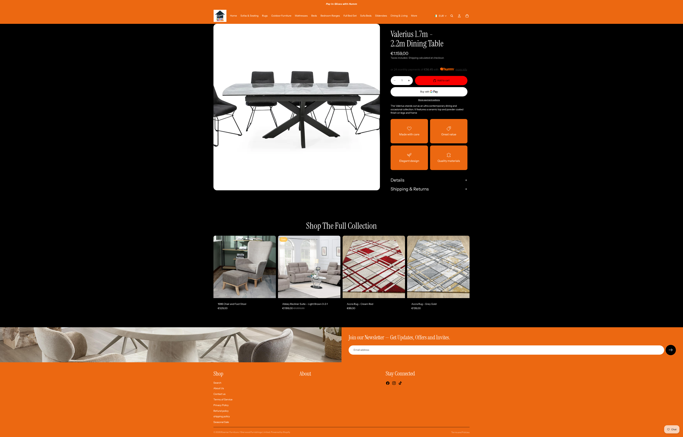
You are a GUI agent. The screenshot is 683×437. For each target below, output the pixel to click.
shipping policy (221, 416)
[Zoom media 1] (296, 107)
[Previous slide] (218, 267)
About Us (218, 388)
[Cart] (467, 16)
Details (397, 180)
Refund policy (221, 410)
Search (217, 382)
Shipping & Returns (410, 189)
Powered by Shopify (280, 432)
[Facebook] (388, 383)
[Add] (270, 292)
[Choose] (335, 292)
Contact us (219, 394)
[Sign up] (671, 350)
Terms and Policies (460, 432)
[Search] (452, 16)
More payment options (429, 100)
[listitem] (414, 16)
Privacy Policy (221, 405)
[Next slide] (270, 267)
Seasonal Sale (221, 422)
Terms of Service (222, 399)
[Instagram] (394, 383)
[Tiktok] (400, 383)
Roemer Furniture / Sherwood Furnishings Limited (245, 432)
